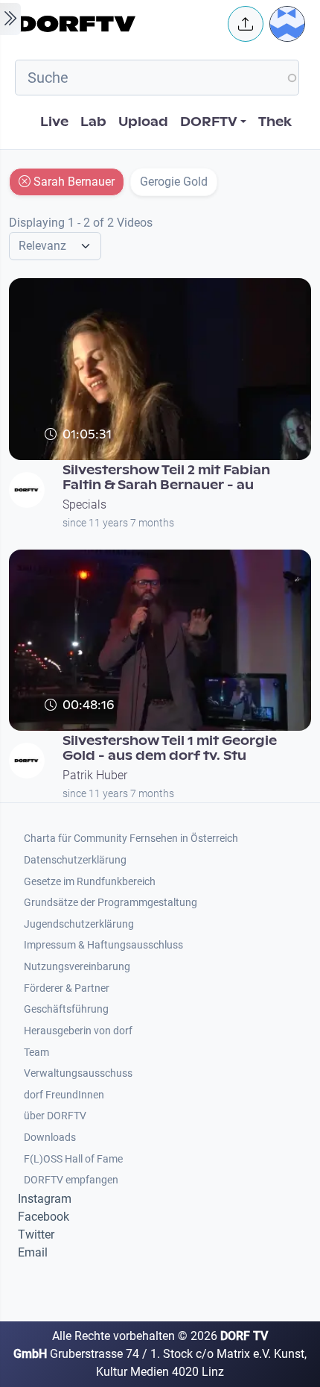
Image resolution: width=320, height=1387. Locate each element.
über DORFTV (55, 1116)
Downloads (50, 1137)
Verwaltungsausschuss (78, 1073)
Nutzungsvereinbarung (77, 966)
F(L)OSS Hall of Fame (73, 1159)
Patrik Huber (95, 775)
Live (54, 122)
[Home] (118, 24)
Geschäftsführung (66, 1009)
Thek (275, 122)
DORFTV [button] (208, 122)
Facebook (43, 1217)
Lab (93, 122)
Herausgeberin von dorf (78, 1031)
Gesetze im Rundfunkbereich (90, 881)
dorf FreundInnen (64, 1095)
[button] (245, 24)
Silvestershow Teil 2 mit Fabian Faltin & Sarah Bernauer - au (166, 477)
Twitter (36, 1234)
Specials (84, 504)
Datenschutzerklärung (75, 860)
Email (33, 1252)
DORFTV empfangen (71, 1180)
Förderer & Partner (66, 988)
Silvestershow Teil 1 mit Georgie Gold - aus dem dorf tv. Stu (170, 748)
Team (36, 1052)
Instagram (44, 1199)
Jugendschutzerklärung (79, 924)
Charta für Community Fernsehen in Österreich (131, 838)
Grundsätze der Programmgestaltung (110, 902)
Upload (143, 122)
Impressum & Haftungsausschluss (103, 945)
